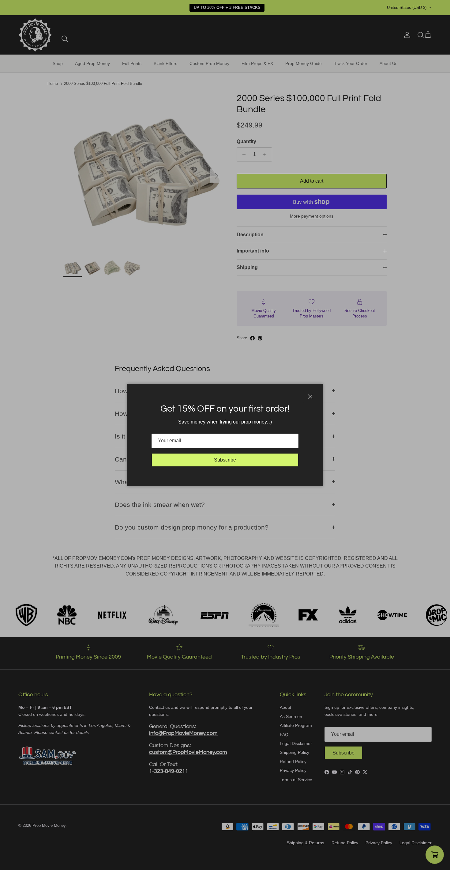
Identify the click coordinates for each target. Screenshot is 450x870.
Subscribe (225, 459)
